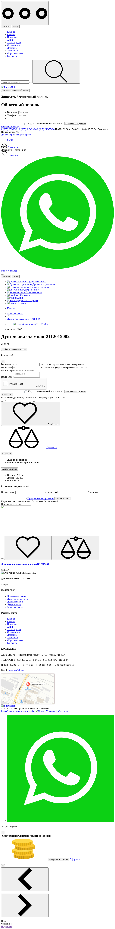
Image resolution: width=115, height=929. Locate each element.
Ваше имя (6, 364)
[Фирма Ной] (8, 87)
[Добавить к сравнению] (75, 548)
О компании (13, 45)
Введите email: (51, 492)
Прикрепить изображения (40, 498)
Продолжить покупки (58, 859)
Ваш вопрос (7, 377)
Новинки (12, 37)
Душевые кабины (16, 601)
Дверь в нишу (14, 604)
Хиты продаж (14, 42)
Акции (10, 40)
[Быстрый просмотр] (2, 558)
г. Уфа (10, 139)
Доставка (12, 48)
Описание (6, 454)
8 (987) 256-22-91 (10, 129)
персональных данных (75, 124)
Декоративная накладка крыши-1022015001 (25, 564)
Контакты (12, 56)
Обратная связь (15, 53)
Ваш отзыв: (93, 492)
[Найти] (56, 72)
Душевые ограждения (18, 599)
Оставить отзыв (63, 498)
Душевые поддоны (17, 596)
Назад (15, 26)
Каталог (11, 34)
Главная (11, 31)
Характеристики (9, 469)
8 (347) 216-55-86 (46, 129)
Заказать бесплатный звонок (15, 90)
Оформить (75, 859)
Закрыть (6, 26)
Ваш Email (6, 367)
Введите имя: (8, 492)
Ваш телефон (8, 370)
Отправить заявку (10, 126)
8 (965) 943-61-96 (28, 129)
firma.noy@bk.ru (16, 670)
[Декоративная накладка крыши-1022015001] (16, 534)
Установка (12, 50)
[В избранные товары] (28, 548)
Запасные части (15, 607)
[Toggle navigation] (25, 13)
